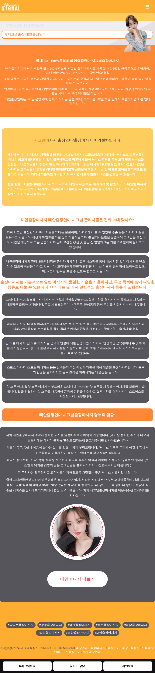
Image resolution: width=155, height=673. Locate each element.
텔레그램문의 (27, 666)
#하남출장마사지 (135, 624)
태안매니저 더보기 (77, 579)
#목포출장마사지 (107, 624)
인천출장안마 (71, 652)
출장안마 (82, 648)
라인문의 (128, 666)
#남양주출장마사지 (21, 624)
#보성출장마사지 (106, 632)
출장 (125, 648)
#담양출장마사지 (77, 632)
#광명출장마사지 (50, 624)
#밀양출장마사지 (49, 632)
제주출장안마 (92, 652)
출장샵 (134, 648)
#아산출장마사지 (79, 624)
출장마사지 (97, 648)
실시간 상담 (77, 666)
